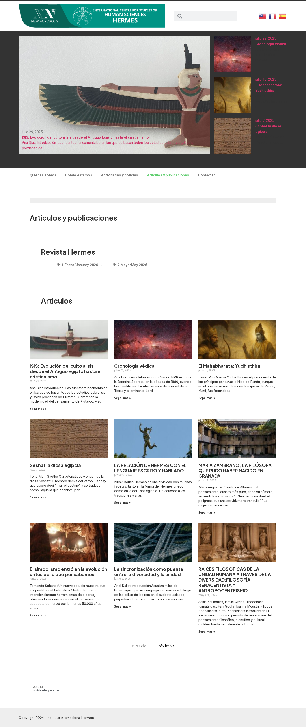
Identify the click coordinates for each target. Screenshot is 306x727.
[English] (263, 15)
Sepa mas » (38, 409)
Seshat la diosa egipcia (55, 465)
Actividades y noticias (119, 175)
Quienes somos (43, 175)
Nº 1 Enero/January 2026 (77, 265)
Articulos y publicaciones (168, 175)
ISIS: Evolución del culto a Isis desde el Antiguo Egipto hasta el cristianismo (66, 371)
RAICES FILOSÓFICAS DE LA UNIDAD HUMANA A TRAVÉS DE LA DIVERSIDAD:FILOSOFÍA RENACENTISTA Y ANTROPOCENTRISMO (234, 579)
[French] (272, 15)
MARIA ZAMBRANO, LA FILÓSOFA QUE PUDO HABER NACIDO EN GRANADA (235, 470)
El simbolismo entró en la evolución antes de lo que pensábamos (68, 571)
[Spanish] (282, 15)
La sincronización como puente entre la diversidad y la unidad (148, 571)
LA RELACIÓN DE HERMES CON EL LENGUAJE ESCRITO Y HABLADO (150, 467)
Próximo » (165, 645)
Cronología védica (270, 44)
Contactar (206, 175)
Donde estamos (78, 175)
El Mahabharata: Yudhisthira (229, 366)
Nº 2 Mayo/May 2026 (130, 265)
